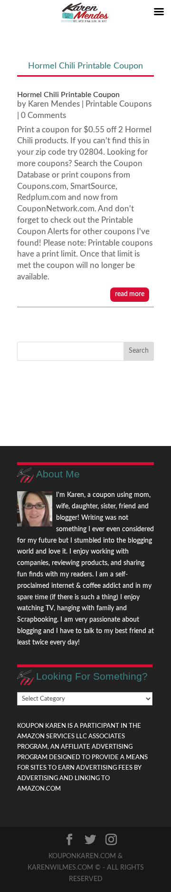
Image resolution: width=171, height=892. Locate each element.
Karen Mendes (54, 104)
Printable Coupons (119, 104)
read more (129, 294)
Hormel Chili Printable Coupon (68, 95)
